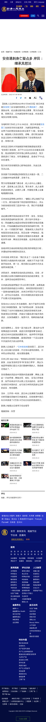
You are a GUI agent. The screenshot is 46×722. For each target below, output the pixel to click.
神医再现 (16, 619)
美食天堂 (32, 617)
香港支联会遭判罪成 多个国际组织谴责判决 (38, 440)
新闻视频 (15, 568)
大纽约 (12, 516)
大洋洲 (31, 516)
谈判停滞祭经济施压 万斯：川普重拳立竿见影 (16, 478)
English (30, 519)
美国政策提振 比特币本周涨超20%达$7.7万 (16, 427)
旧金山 (7, 519)
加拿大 (18, 516)
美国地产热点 (38, 590)
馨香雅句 (36, 579)
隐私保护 (33, 688)
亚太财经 (14, 599)
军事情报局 (26, 588)
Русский (5, 522)
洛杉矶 (25, 516)
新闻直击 (14, 582)
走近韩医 (16, 622)
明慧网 (28, 701)
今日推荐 (39, 558)
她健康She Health (19, 611)
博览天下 (14, 561)
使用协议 (5, 691)
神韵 (5, 2)
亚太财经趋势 (15, 596)
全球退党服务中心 (17, 701)
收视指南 (24, 688)
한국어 (19, 522)
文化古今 (36, 588)
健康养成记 (16, 617)
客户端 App (6, 694)
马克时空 (25, 596)
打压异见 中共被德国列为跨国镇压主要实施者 (16, 452)
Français (38, 519)
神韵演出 (29, 561)
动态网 (36, 701)
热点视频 (22, 558)
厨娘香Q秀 (33, 628)
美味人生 (32, 619)
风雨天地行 (23, 665)
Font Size (35, 97)
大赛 (11, 2)
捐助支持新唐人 (17, 539)
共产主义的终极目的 (26, 651)
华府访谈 (14, 588)
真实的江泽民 (23, 660)
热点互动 (25, 574)
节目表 (14, 535)
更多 (21, 704)
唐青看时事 (26, 590)
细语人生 (25, 602)
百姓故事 (22, 671)
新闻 (13, 547)
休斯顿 (38, 516)
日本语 (12, 522)
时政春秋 (25, 579)
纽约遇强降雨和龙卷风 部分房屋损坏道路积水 (16, 440)
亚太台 (14, 519)
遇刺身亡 (33, 107)
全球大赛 (37, 561)
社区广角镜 (14, 593)
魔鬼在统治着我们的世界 (27, 654)
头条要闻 (14, 558)
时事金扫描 (26, 576)
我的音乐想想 (34, 636)
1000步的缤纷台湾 (35, 632)
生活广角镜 (33, 608)
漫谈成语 (36, 582)
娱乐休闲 (33, 605)
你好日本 (32, 611)
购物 (28, 539)
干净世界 (36, 698)
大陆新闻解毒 (26, 599)
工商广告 (22, 679)
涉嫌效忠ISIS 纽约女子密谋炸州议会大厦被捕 (16, 465)
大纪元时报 (26, 698)
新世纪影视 (14, 704)
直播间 (22, 535)
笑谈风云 (36, 574)
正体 (25, 2)
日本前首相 (23, 347)
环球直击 (14, 574)
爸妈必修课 (37, 585)
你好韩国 (32, 614)
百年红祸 (22, 663)
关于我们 (15, 688)
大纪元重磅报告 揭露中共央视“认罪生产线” (38, 427)
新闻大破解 (26, 585)
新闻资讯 (21, 531)
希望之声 (5, 701)
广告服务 (23, 691)
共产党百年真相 (24, 648)
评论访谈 (26, 568)
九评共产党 (23, 657)
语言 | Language (39, 2)
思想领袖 (25, 582)
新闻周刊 (14, 585)
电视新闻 (17, 52)
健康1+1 (15, 608)
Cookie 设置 (23, 719)
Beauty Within (34, 622)
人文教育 (37, 568)
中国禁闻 (14, 576)
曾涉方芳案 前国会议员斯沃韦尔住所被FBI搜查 (38, 465)
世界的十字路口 (27, 593)
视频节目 (9, 52)
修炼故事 (22, 677)
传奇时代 (22, 646)
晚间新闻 (14, 579)
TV (33, 16)
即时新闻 (31, 558)
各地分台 (18, 2)
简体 (29, 2)
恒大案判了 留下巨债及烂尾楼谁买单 (38, 452)
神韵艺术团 (16, 698)
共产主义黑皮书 (24, 668)
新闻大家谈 (26, 571)
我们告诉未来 (23, 643)
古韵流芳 (36, 576)
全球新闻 (25, 52)
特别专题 (23, 640)
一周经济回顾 (15, 590)
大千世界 (32, 625)
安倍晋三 (7, 107)
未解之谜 (36, 571)
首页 (2, 52)
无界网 (4, 704)
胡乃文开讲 (16, 614)
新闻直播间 (24, 16)
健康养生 (17, 605)
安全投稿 (14, 691)
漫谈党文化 (23, 674)
